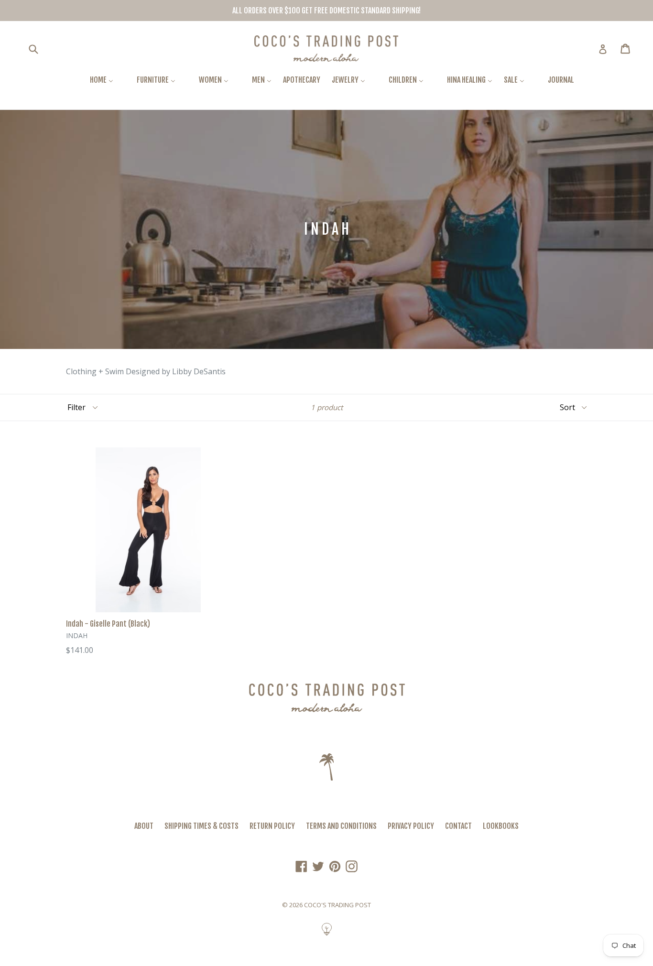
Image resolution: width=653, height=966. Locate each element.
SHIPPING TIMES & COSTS (201, 826)
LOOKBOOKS (501, 826)
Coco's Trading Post (337, 905)
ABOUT (143, 826)
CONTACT (458, 826)
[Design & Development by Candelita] (327, 934)
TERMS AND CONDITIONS (341, 826)
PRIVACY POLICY (411, 826)
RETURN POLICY (272, 826)
